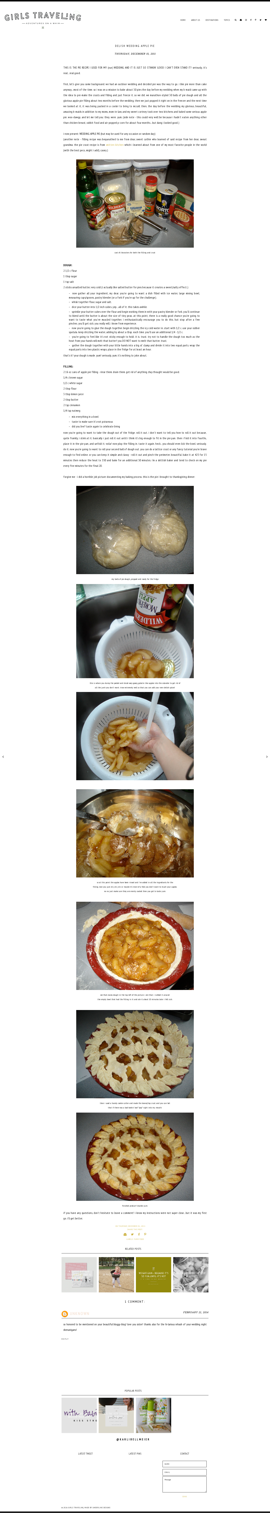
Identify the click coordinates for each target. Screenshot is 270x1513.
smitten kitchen (115, 145)
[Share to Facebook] (139, 1234)
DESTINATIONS (212, 20)
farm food (139, 1239)
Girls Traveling (76, 1507)
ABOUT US (195, 20)
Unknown (80, 1313)
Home (183, 20)
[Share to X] (132, 1234)
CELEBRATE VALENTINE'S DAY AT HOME (191, 1275)
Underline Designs (101, 1507)
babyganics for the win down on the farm (153, 1415)
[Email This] (125, 1234)
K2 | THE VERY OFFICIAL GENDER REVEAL (116, 1415)
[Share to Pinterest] (145, 1234)
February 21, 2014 (195, 1312)
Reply (65, 1339)
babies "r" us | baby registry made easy (79, 1415)
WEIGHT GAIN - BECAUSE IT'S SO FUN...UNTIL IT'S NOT (153, 1275)
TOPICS (227, 20)
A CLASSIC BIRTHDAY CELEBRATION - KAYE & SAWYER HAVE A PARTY (79, 1274)
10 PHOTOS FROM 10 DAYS (116, 1274)
